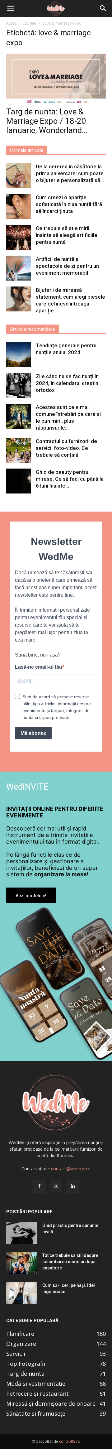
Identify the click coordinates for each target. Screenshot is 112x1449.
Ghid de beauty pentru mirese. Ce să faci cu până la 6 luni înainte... (70, 479)
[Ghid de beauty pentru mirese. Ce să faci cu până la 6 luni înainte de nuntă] (18, 481)
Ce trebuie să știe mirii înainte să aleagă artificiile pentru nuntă (66, 235)
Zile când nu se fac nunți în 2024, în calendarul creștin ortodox (67, 383)
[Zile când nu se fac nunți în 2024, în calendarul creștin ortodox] (18, 385)
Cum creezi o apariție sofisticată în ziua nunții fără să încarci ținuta (69, 204)
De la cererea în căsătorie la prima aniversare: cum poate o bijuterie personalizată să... (70, 173)
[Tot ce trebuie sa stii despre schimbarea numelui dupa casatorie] (21, 1263)
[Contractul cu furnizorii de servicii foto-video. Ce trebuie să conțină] (18, 450)
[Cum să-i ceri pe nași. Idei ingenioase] (21, 1293)
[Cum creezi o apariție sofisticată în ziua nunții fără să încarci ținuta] (18, 206)
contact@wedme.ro (71, 1169)
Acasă (11, 23)
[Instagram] (56, 1186)
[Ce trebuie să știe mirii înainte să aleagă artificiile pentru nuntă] (18, 237)
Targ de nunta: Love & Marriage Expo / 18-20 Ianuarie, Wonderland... (46, 121)
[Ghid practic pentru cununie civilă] (21, 1233)
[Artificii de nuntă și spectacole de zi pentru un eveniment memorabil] (18, 268)
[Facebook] (39, 1186)
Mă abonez (33, 733)
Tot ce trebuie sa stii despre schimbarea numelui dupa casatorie (70, 1261)
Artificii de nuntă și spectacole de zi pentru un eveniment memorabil (67, 266)
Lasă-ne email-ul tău (38, 667)
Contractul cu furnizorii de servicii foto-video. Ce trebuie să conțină (66, 448)
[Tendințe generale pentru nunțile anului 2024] (18, 354)
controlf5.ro (69, 1441)
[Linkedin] (73, 1186)
